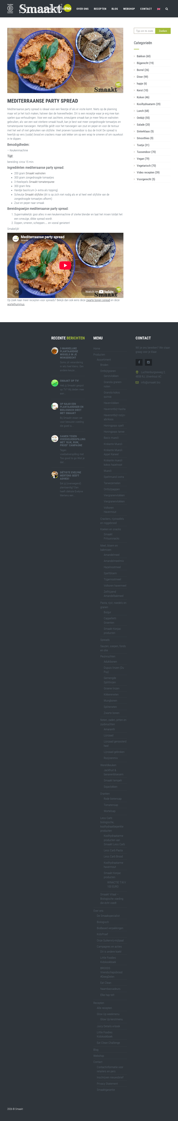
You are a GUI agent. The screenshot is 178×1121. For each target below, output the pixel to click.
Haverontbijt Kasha (115, 409)
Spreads (105, 640)
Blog (115, 8)
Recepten (100, 8)
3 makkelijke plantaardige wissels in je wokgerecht (69, 353)
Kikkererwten (111, 694)
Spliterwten (110, 707)
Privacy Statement (107, 1083)
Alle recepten (104, 1008)
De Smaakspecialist (108, 915)
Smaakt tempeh (113, 780)
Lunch (143, 111)
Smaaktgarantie (106, 1089)
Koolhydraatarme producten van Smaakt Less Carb (114, 840)
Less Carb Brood (113, 856)
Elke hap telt (107, 995)
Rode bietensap (113, 798)
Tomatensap (111, 805)
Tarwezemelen (112, 483)
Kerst (142, 90)
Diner (142, 76)
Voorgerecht (146, 179)
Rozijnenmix (111, 758)
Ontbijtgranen (108, 371)
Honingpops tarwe (114, 431)
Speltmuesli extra (114, 477)
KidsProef (102, 934)
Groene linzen (111, 688)
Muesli (108, 470)
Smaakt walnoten (35, 173)
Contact (146, 8)
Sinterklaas (145, 131)
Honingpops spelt (114, 425)
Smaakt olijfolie (34, 194)
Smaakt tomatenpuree (41, 182)
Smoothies (145, 138)
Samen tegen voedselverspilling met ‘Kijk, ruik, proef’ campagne (72, 441)
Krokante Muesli (113, 444)
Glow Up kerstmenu (111, 1019)
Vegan (143, 158)
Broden (104, 365)
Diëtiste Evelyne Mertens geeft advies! (70, 475)
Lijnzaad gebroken (114, 752)
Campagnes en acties (109, 946)
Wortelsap (109, 811)
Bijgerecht (145, 63)
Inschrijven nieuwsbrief (110, 1077)
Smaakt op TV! (69, 380)
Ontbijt (143, 118)
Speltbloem (110, 573)
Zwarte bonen (111, 713)
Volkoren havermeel (115, 585)
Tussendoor (146, 152)
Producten (63, 8)
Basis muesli (111, 437)
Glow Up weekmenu (108, 1014)
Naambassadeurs (110, 989)
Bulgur (107, 612)
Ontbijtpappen (112, 489)
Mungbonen (110, 700)
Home (47, 8)
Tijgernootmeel (112, 579)
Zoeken (163, 31)
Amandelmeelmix (114, 561)
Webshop (129, 8)
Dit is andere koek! (111, 951)
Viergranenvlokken (114, 495)
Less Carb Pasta (113, 850)
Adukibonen (110, 661)
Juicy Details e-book (108, 1026)
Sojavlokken (110, 786)
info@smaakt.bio (150, 382)
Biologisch (103, 922)
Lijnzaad (108, 735)
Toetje (143, 145)
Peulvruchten (107, 656)
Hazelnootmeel (112, 567)
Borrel (143, 70)
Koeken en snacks (110, 529)
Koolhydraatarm (148, 104)
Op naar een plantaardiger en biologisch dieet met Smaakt (71, 408)
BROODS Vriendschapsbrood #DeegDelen (111, 972)
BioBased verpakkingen (110, 928)
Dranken (105, 793)
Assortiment (104, 359)
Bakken (144, 56)
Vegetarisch (146, 165)
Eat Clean (105, 982)
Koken (143, 97)
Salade (143, 124)
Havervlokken (111, 403)
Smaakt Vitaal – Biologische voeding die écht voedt (111, 899)
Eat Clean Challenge (108, 1042)
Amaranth (109, 729)
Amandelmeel (112, 554)
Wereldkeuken (108, 765)
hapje (142, 83)
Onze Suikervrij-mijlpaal (110, 940)
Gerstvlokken (111, 376)
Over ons (82, 8)
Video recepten (148, 172)
